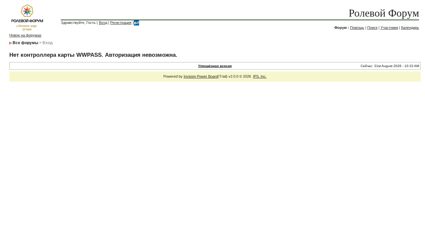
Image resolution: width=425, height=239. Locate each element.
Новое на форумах (25, 35)
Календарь (410, 28)
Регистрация (120, 23)
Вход (103, 23)
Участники (389, 28)
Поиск (372, 28)
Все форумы (25, 42)
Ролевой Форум (384, 13)
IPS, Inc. (260, 76)
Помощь (357, 28)
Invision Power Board (201, 76)
